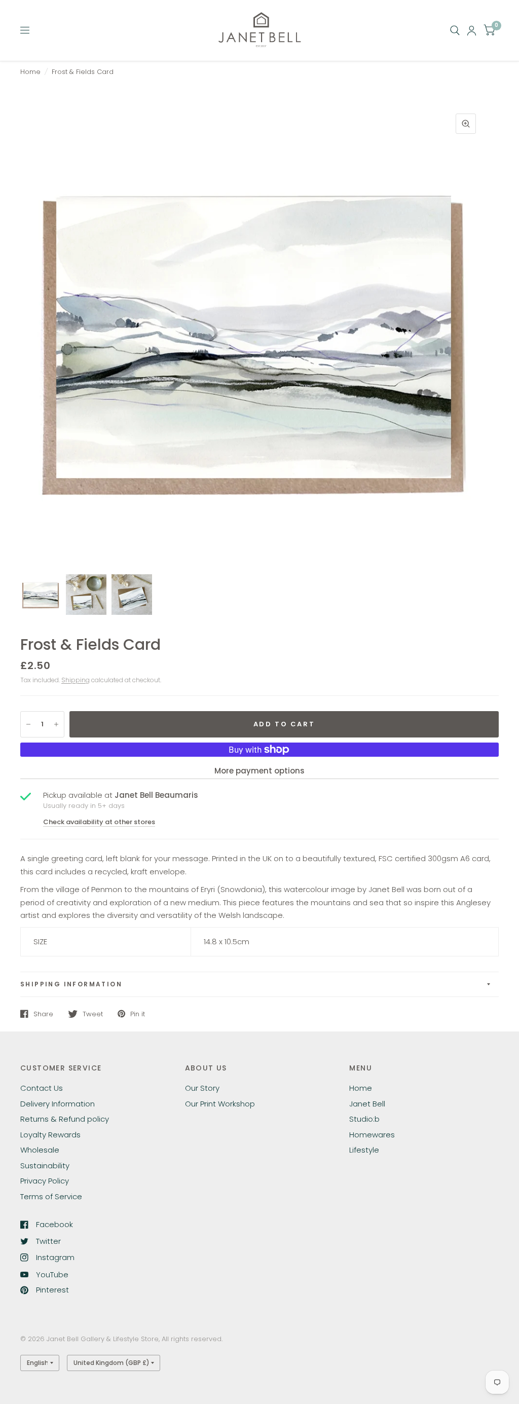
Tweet (93, 1014)
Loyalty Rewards (50, 1134)
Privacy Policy (44, 1180)
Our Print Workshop (220, 1103)
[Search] (455, 30)
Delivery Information (57, 1103)
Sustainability (44, 1165)
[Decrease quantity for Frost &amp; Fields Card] (28, 724)
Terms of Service (51, 1196)
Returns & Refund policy (64, 1119)
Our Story (202, 1088)
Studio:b (364, 1119)
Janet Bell (367, 1103)
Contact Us (41, 1088)
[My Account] (471, 30)
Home (30, 72)
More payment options (259, 770)
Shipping (75, 680)
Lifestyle (364, 1149)
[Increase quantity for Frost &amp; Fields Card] (56, 724)
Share (43, 1014)
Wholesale (39, 1149)
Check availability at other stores (99, 822)
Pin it (137, 1014)
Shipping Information (71, 984)
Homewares (372, 1134)
